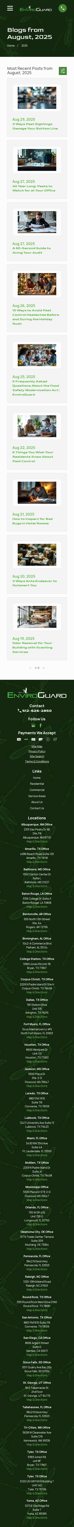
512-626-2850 (37, 711)
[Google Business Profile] (33, 725)
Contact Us (37, 808)
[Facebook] (41, 725)
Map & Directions (37, 841)
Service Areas (37, 796)
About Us (37, 802)
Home (37, 778)
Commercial (37, 790)
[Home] (36, 8)
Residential (37, 784)
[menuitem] (37, 746)
